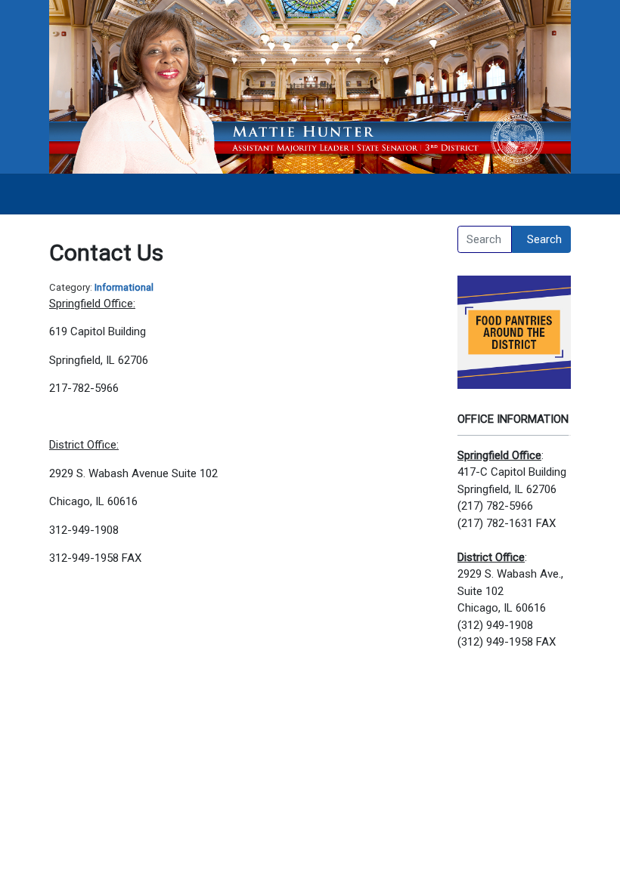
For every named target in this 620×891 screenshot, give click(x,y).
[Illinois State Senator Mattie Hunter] (310, 86)
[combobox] (484, 239)
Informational (124, 287)
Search (544, 239)
